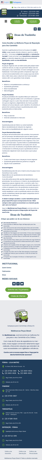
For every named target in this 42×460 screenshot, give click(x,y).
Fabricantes (6, 271)
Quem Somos (6, 267)
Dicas (4, 275)
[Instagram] (39, 28)
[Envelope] (22, 283)
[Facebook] (35, 28)
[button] (6, 21)
